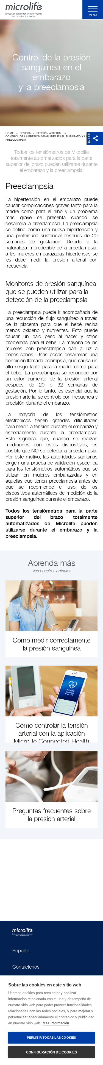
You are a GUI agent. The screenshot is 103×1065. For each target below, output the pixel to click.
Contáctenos (26, 967)
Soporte (20, 951)
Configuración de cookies (51, 1052)
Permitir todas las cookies (51, 1037)
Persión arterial (49, 133)
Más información (56, 1023)
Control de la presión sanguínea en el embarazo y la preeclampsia (46, 138)
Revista (25, 133)
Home (9, 133)
